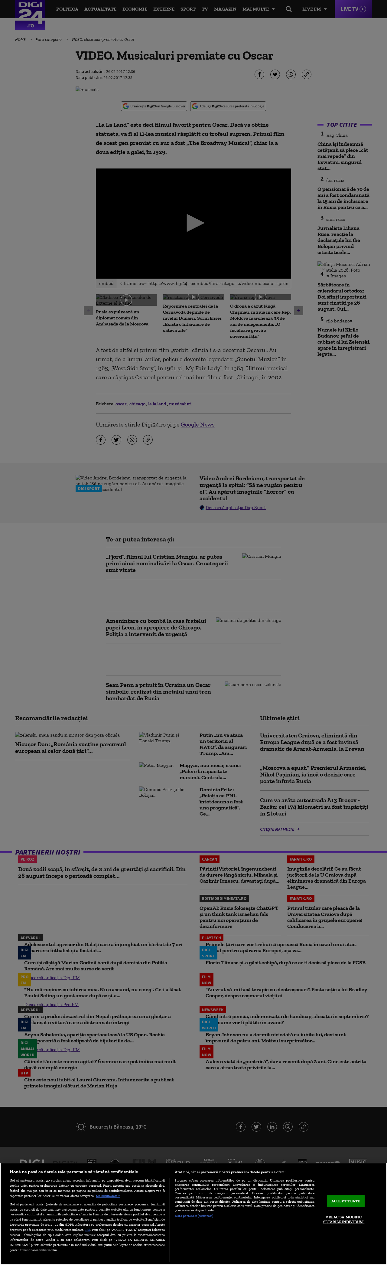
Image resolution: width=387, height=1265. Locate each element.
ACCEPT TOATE (345, 1201)
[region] (193, 1214)
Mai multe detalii (108, 1196)
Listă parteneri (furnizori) (194, 1216)
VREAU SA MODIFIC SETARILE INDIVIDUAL (343, 1219)
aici (87, 1229)
